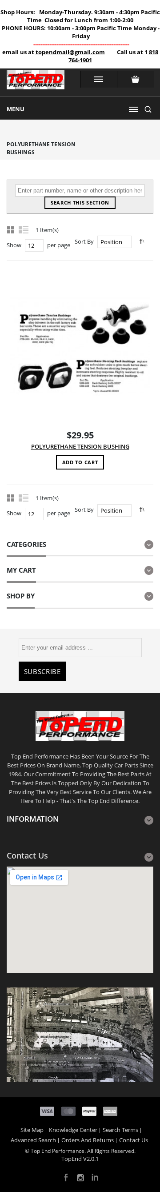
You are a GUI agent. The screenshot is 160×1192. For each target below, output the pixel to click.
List (24, 229)
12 (31, 245)
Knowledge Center (73, 1130)
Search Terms (120, 1130)
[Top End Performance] (35, 82)
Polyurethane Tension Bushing (80, 446)
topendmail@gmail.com (70, 52)
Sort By (84, 241)
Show (14, 245)
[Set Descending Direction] (141, 241)
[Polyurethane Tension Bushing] (80, 346)
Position (111, 242)
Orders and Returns (87, 1140)
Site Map (32, 1130)
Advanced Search (33, 1140)
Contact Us (133, 1140)
